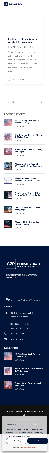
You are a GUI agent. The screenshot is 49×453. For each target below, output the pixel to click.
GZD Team (16, 47)
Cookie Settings (17, 441)
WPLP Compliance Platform (28, 447)
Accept (38, 441)
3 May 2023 (29, 47)
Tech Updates (18, 80)
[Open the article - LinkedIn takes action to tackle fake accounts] (14, 24)
